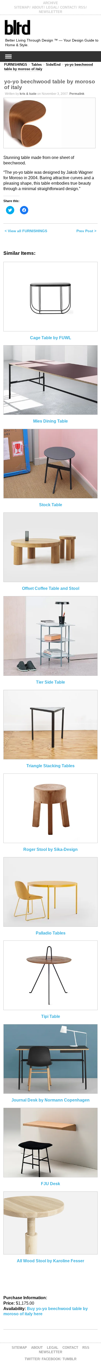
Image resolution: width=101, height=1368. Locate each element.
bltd (17, 27)
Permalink (76, 94)
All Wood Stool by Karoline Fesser (50, 1261)
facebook (51, 1359)
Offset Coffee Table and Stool (50, 588)
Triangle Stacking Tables (50, 766)
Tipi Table (50, 1016)
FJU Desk (50, 1184)
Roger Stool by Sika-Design (50, 849)
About (38, 7)
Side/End (53, 64)
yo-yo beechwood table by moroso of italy (49, 84)
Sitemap (21, 7)
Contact (68, 7)
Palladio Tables (51, 933)
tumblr (69, 1359)
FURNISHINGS (15, 64)
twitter (32, 1359)
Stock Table (50, 505)
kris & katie (28, 94)
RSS (81, 7)
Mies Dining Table (50, 421)
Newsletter (50, 12)
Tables (36, 64)
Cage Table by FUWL (50, 338)
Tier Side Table (50, 682)
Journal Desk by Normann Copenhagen (50, 1100)
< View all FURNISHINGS (26, 231)
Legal (51, 7)
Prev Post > (86, 231)
